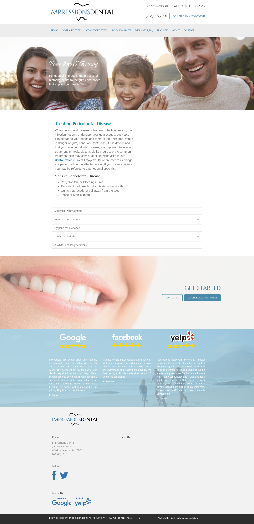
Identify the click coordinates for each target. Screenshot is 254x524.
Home (54, 30)
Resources (162, 30)
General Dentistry (72, 30)
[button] (127, 210)
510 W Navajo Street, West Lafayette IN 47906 (176, 6)
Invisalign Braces (121, 30)
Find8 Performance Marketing (184, 518)
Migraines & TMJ (144, 30)
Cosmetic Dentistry (97, 30)
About (175, 30)
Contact (189, 30)
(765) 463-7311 (157, 16)
